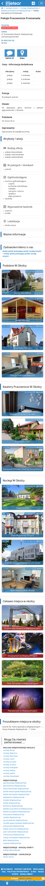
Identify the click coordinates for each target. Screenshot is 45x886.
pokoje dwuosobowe (11, 850)
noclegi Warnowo (10, 756)
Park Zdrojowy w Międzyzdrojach (22, 683)
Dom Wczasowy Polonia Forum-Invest (22, 563)
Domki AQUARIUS (22, 293)
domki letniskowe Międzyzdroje (16, 794)
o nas (33, 871)
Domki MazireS (22, 320)
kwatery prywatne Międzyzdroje (16, 811)
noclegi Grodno (9, 764)
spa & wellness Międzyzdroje (15, 820)
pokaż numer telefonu (9, 28)
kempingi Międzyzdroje (13, 806)
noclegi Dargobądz (11, 776)
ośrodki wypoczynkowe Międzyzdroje (18, 823)
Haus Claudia (22, 508)
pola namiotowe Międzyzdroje (15, 832)
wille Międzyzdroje (11, 840)
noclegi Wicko (9, 750)
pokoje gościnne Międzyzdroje (15, 829)
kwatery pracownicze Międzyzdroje (17, 809)
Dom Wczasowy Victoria (22, 535)
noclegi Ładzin (9, 773)
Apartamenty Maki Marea (22, 590)
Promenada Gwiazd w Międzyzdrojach (22, 628)
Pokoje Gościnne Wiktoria (22, 375)
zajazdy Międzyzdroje (12, 843)
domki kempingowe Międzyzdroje (17, 791)
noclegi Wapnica (10, 753)
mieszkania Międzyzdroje (13, 814)
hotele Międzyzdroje (11, 803)
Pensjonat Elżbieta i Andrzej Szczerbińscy (22, 469)
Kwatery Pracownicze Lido (22, 414)
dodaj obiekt (26, 874)
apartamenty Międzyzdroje (14, 786)
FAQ (4, 871)
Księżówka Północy (23, 348)
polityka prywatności (18, 871)
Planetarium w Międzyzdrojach (22, 710)
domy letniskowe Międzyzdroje (16, 788)
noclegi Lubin (8, 759)
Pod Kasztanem (22, 441)
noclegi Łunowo (9, 762)
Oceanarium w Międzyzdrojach (22, 655)
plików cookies (25, 878)
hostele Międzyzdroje (12, 800)
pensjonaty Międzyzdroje (13, 826)
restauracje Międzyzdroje (13, 834)
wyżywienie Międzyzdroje (13, 797)
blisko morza (8, 857)
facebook (8, 869)
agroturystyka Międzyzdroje (14, 783)
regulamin (38, 869)
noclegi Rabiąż (9, 770)
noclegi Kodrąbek (10, 767)
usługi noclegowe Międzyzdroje (16, 837)
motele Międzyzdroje (12, 817)
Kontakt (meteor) (22, 869)
